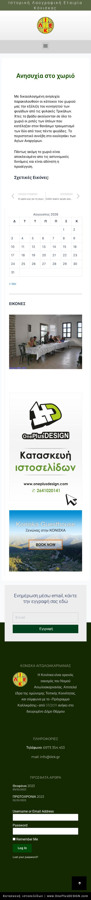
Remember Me (26, 839)
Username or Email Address (33, 811)
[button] (45, 45)
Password (20, 825)
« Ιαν (12, 284)
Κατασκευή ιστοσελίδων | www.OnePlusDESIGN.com (45, 896)
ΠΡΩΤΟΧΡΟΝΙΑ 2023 (28, 797)
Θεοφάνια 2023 (24, 786)
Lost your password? (25, 857)
